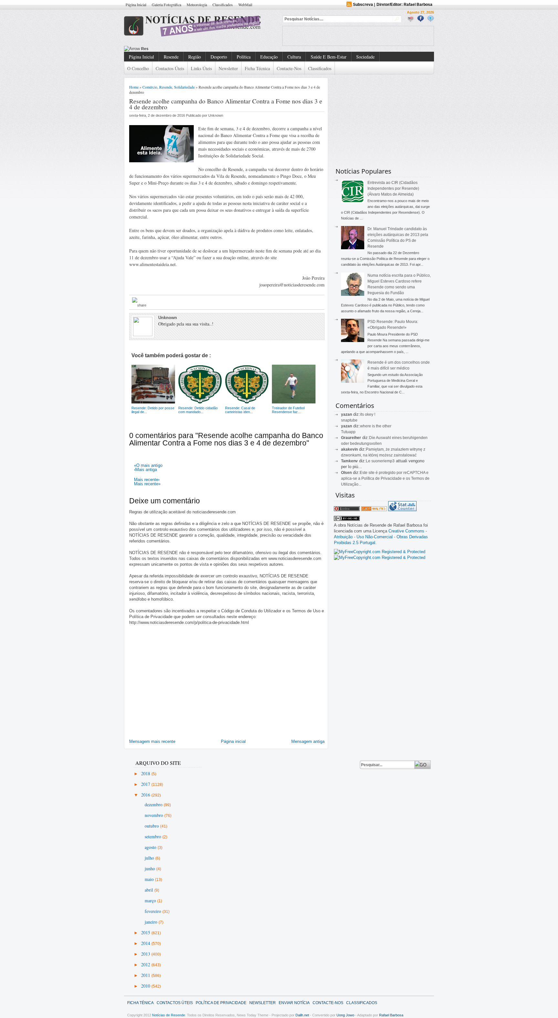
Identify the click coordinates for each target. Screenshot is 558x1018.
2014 (146, 943)
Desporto (219, 57)
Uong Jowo (345, 1015)
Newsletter (228, 68)
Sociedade (365, 57)
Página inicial (233, 741)
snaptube (349, 420)
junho (150, 868)
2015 (146, 932)
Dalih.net (302, 1015)
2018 (146, 773)
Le (368, 461)
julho (150, 858)
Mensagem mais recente (152, 741)
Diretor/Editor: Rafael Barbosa (404, 4)
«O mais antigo (148, 465)
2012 (146, 964)
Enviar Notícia (294, 1003)
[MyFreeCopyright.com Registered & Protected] (379, 551)
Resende (171, 57)
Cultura (294, 57)
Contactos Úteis (170, 68)
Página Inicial (136, 4)
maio (150, 879)
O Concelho (138, 68)
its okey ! (367, 414)
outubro (152, 826)
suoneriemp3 (383, 461)
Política (244, 57)
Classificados (222, 4)
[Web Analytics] (374, 509)
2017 (146, 784)
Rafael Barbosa (391, 1015)
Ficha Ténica (140, 1003)
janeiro (152, 922)
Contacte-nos (289, 68)
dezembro (154, 804)
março (151, 900)
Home (134, 87)
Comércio (149, 87)
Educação (269, 57)
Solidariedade (184, 87)
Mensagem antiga (308, 741)
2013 (146, 954)
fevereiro (153, 911)
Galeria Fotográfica (166, 4)
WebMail (245, 4)
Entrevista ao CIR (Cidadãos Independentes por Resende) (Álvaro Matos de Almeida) (393, 188)
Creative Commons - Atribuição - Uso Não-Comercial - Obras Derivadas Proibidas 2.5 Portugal (381, 537)
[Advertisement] (358, 36)
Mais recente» (147, 484)
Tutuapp (348, 432)
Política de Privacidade (221, 1003)
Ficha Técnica (257, 68)
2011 (146, 975)
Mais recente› (147, 479)
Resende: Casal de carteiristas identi (176, 49)
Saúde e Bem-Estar (328, 57)
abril (149, 890)
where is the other (375, 426)
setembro (153, 836)
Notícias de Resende (168, 1015)
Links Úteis (201, 68)
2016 (146, 795)
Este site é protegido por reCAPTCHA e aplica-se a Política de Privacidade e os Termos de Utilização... (385, 478)
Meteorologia (197, 4)
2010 (146, 986)
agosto (151, 847)
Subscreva (363, 4)
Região (194, 57)
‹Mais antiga (145, 469)
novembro (154, 815)
